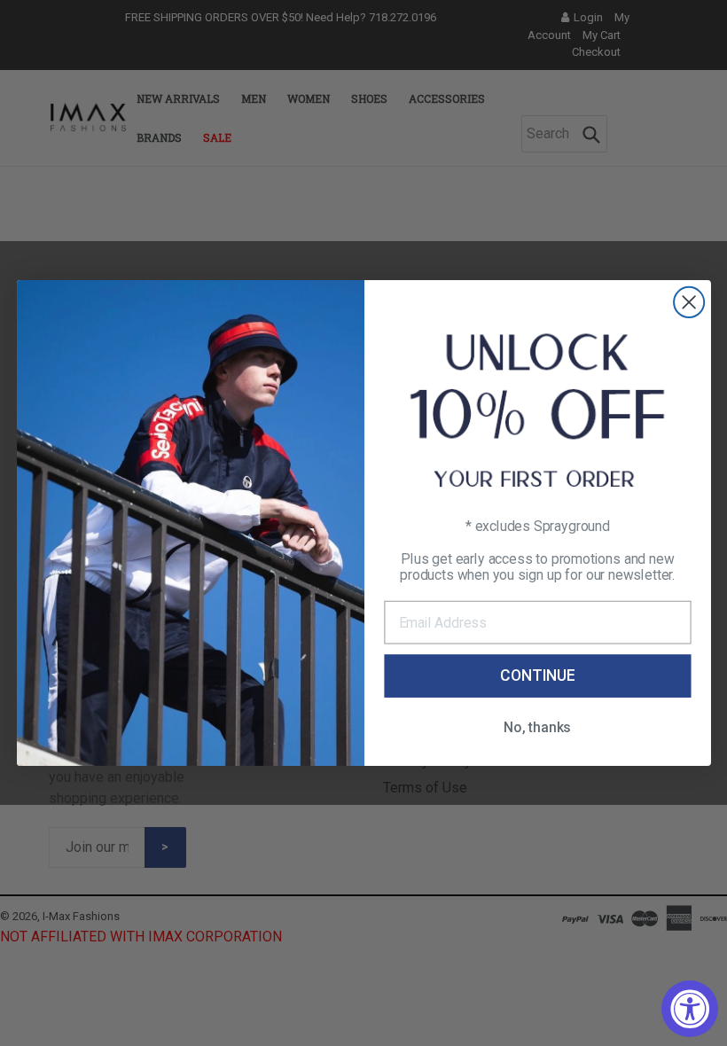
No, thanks (537, 727)
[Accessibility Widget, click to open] (689, 1008)
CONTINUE (537, 675)
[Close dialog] (689, 302)
